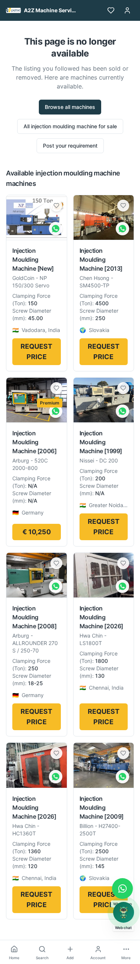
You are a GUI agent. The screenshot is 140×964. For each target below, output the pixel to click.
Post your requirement (70, 145)
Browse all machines (70, 107)
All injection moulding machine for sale (70, 126)
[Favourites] (111, 10)
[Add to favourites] (56, 206)
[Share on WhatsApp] (55, 228)
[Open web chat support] (123, 912)
